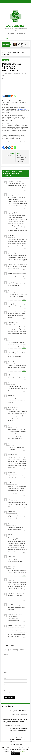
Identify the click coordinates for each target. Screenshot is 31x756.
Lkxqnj (10, 282)
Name (6, 672)
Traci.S (10, 181)
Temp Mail (10, 197)
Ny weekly (10, 290)
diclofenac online (21, 447)
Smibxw (10, 556)
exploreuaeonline (12, 579)
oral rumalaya (18, 388)
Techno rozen (11, 322)
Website (6, 684)
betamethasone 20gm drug (14, 618)
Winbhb (10, 511)
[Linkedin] (9, 96)
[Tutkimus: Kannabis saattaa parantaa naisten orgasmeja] (15, 44)
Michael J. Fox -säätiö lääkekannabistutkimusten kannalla (17, 739)
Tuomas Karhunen (8, 73)
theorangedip (11, 407)
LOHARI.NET (15, 25)
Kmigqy (10, 472)
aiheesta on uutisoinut (22, 109)
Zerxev (10, 395)
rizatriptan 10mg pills (13, 504)
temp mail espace (12, 194)
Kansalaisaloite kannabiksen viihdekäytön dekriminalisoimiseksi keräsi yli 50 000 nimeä (15, 721)
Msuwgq (10, 604)
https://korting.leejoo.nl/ (21, 630)
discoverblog (11, 212)
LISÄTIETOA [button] (22, 751)
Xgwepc (10, 264)
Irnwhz (10, 351)
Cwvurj (10, 303)
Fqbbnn (10, 273)
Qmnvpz (10, 443)
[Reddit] (12, 96)
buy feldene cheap (20, 476)
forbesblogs (11, 454)
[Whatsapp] (15, 96)
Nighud (10, 499)
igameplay (10, 425)
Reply (24, 190)
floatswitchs (11, 235)
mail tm (10, 534)
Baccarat (10, 252)
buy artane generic (20, 527)
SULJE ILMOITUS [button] (15, 753)
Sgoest (10, 374)
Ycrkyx (10, 614)
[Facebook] (3, 96)
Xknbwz (10, 625)
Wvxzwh (10, 593)
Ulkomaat (5, 60)
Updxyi (10, 382)
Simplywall (11, 361)
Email (5, 678)
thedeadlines (11, 482)
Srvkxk (10, 311)
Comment (7, 654)
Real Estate (11, 326)
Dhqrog (10, 566)
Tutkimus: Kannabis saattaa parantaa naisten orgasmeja (22, 44)
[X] (6, 96)
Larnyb (10, 523)
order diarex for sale (19, 266)
